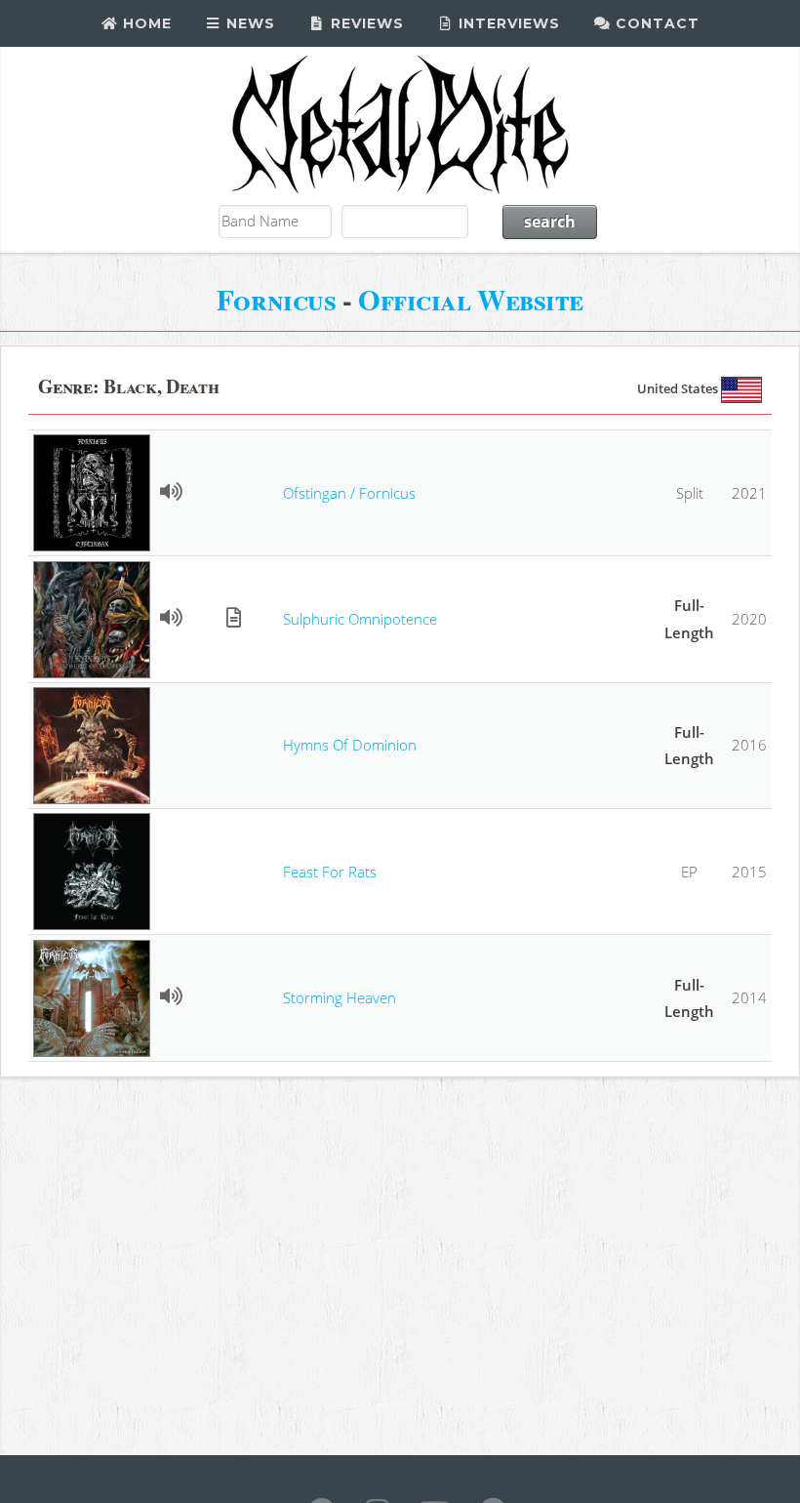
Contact (655, 23)
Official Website (470, 299)
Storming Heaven (339, 997)
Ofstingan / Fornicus (349, 493)
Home (145, 23)
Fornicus (276, 299)
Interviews (507, 23)
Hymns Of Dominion (350, 744)
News (248, 23)
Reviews (365, 23)
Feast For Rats (330, 871)
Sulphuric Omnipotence (360, 619)
